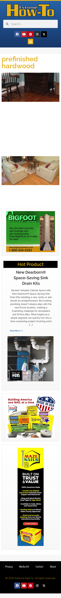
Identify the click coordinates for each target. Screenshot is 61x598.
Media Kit (24, 566)
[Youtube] (24, 34)
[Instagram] (37, 34)
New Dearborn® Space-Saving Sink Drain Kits (31, 278)
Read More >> (16, 330)
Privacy (9, 566)
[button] (30, 41)
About (53, 566)
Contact (39, 566)
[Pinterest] (31, 34)
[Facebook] (17, 34)
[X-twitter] (44, 34)
